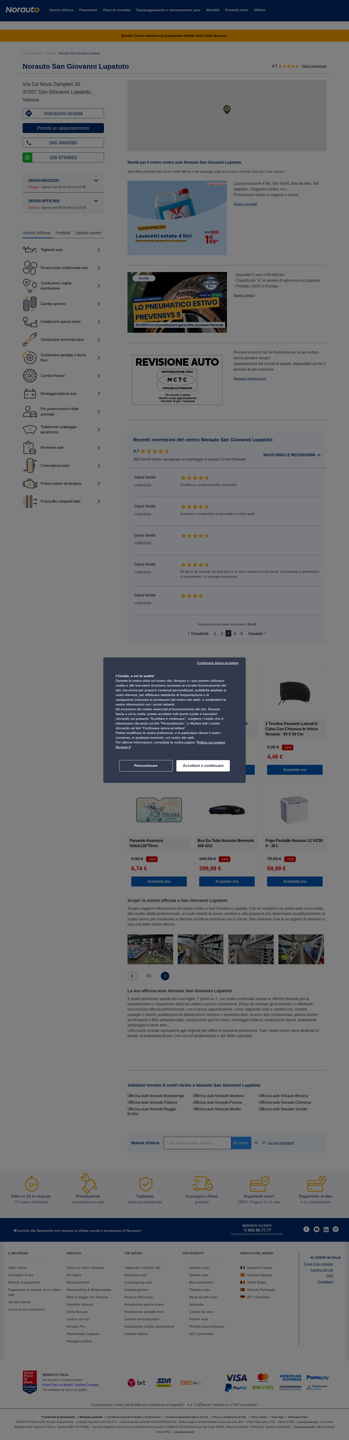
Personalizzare (146, 765)
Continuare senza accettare (218, 663)
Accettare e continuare (203, 766)
